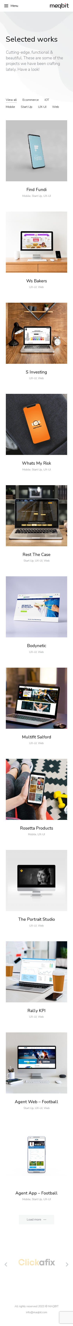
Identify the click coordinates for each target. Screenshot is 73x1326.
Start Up (26, 107)
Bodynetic (36, 646)
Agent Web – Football (36, 1102)
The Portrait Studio (36, 919)
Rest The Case (36, 555)
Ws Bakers (36, 281)
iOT (47, 100)
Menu (14, 6)
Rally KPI (36, 1011)
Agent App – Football (36, 1193)
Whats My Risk (36, 463)
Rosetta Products (36, 828)
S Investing (36, 372)
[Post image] (36, 150)
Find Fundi (36, 190)
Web (55, 107)
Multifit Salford (36, 737)
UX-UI (42, 107)
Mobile (10, 107)
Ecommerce (31, 100)
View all (11, 100)
